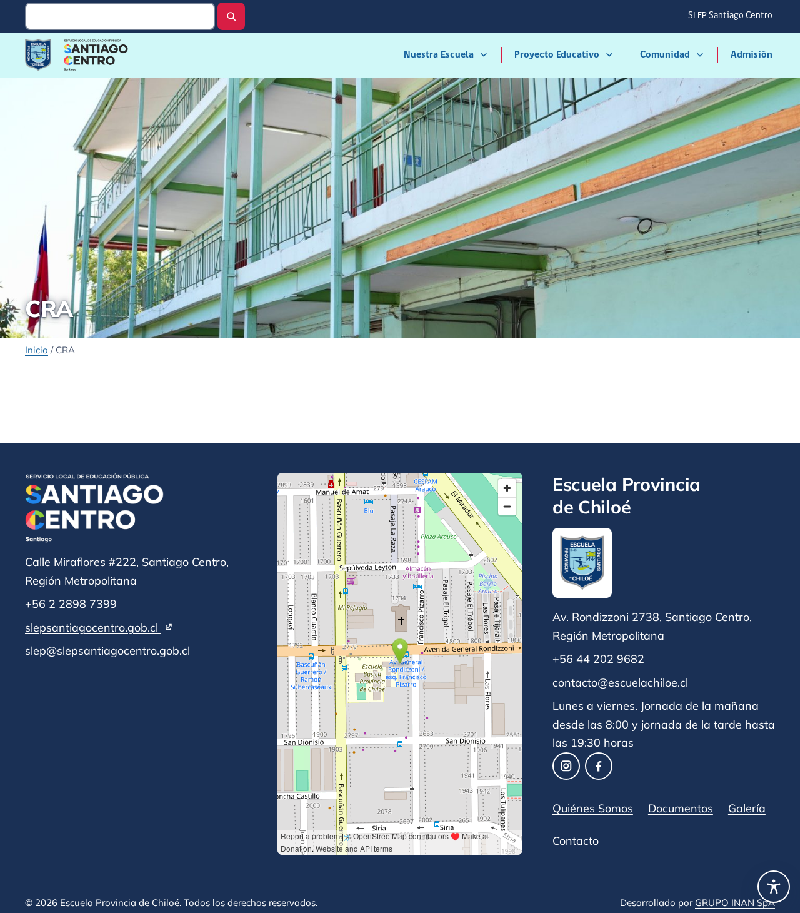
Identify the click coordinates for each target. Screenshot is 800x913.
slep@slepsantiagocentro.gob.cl (107, 650)
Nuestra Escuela (439, 55)
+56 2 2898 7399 (71, 603)
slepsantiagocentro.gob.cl (99, 627)
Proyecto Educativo (556, 55)
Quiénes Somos (592, 808)
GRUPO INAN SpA (735, 903)
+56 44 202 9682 (598, 658)
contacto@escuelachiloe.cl (620, 682)
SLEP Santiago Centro (731, 19)
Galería (747, 808)
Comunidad (665, 55)
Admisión (751, 55)
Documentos (680, 808)
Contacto (575, 840)
